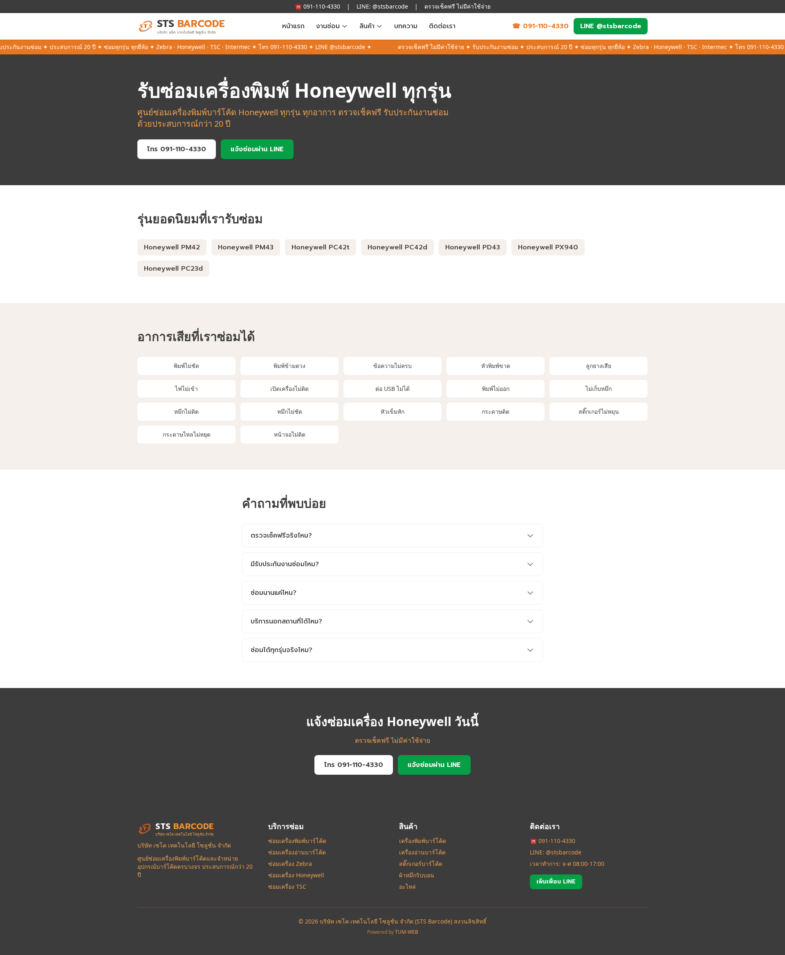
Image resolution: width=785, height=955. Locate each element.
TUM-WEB (406, 931)
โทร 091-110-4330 (176, 149)
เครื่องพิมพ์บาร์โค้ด (422, 841)
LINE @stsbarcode (610, 26)
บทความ (405, 26)
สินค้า (367, 26)
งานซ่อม (328, 26)
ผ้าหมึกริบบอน (416, 875)
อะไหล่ (407, 886)
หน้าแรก (293, 26)
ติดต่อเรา (442, 26)
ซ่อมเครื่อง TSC (287, 886)
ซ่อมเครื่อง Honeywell (296, 875)
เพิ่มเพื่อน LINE (556, 881)
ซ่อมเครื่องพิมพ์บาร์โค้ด (297, 841)
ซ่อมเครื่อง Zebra (290, 864)
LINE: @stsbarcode (555, 852)
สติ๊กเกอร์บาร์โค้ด (420, 864)
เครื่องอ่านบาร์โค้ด (422, 852)
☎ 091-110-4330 (540, 26)
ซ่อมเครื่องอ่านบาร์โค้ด (297, 852)
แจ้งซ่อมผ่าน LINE (257, 149)
